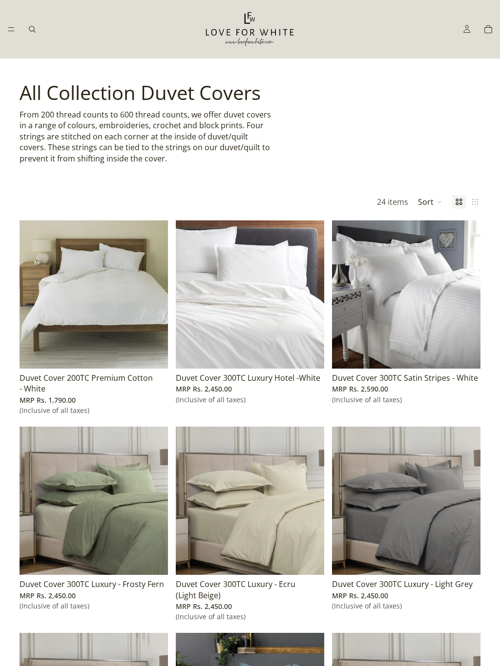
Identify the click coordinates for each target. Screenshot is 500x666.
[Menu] (11, 29)
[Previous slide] (34, 500)
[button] (430, 202)
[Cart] (488, 29)
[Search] (32, 29)
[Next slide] (153, 500)
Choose (161, 353)
